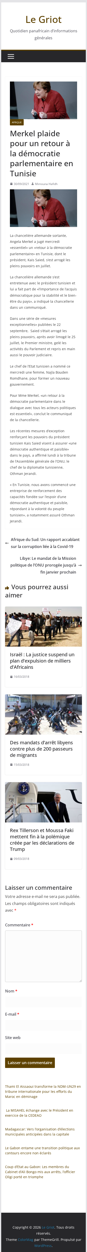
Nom (11, 991)
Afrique (17, 122)
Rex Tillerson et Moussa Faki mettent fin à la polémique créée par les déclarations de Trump (42, 839)
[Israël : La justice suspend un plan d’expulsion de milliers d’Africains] (43, 610)
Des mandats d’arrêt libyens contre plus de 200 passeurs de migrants (41, 748)
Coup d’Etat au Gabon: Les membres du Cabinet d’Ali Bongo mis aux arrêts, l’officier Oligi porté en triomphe (40, 1171)
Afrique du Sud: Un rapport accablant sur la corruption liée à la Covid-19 (45, 543)
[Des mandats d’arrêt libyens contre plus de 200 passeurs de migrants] (43, 697)
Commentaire (19, 925)
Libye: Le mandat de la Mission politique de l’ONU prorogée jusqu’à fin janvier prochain (43, 565)
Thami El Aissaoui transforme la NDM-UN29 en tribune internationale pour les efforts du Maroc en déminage (43, 1091)
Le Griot (43, 19)
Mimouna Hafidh (46, 184)
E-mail (12, 1014)
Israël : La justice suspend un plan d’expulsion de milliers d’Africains (42, 660)
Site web (13, 1037)
